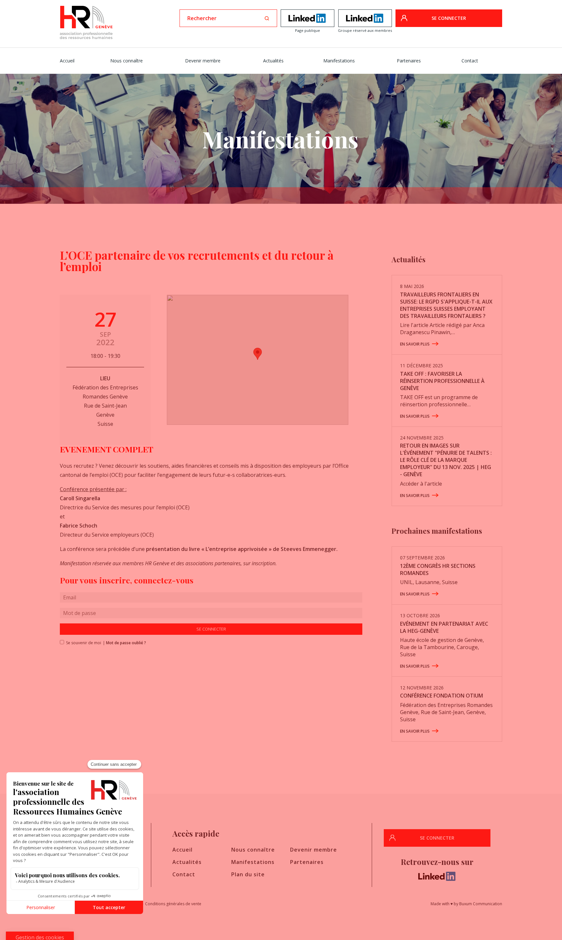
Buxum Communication (480, 904)
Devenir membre (203, 61)
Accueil (67, 61)
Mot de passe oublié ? (126, 643)
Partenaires (409, 61)
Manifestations (339, 61)
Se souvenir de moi (81, 643)
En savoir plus (415, 344)
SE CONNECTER (449, 18)
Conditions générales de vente (173, 904)
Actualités (273, 61)
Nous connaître (126, 61)
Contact (470, 61)
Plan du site (248, 874)
